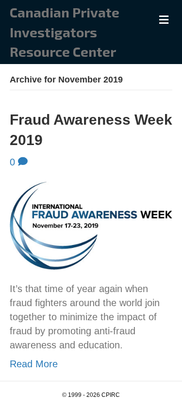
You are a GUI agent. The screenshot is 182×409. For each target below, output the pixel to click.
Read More (34, 364)
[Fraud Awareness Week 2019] (91, 224)
